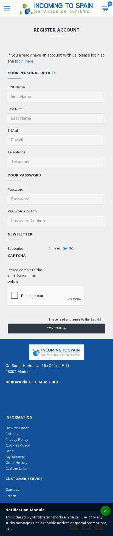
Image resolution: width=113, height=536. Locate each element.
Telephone (17, 152)
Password (15, 190)
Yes (57, 248)
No (71, 248)
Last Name (16, 109)
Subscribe (15, 249)
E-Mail (13, 131)
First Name (16, 87)
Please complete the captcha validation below (25, 276)
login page (24, 61)
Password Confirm (22, 211)
